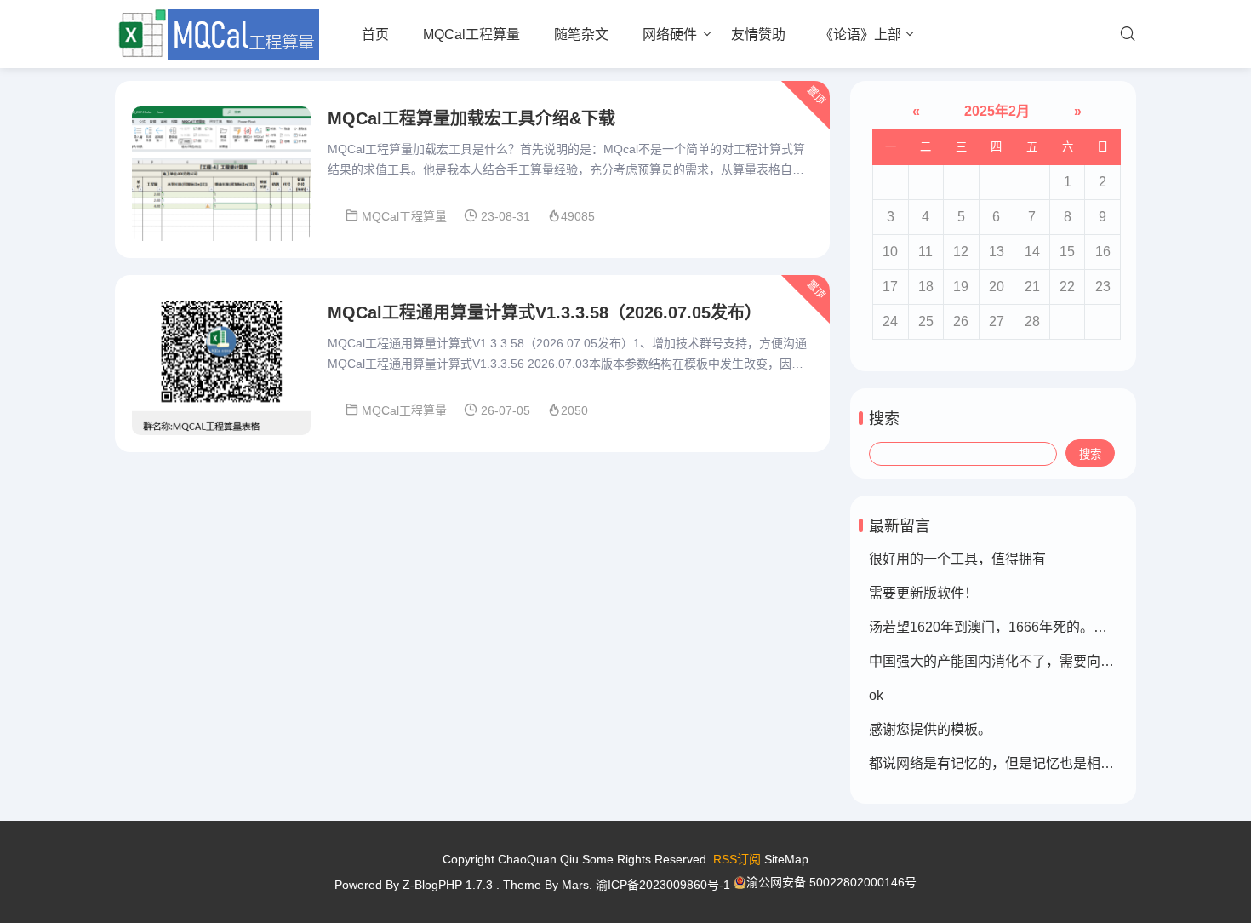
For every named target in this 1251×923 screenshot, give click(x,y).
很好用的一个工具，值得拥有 (957, 559)
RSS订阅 (737, 859)
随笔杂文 (581, 34)
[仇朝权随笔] (217, 34)
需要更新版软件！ (923, 593)
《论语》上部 (860, 34)
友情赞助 (758, 34)
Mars (575, 884)
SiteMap (786, 859)
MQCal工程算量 (471, 34)
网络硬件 (670, 34)
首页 (375, 34)
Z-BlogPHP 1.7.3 (448, 884)
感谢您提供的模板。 (930, 729)
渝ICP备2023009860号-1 (663, 884)
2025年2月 (997, 111)
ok (876, 695)
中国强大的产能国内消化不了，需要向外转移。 (1012, 661)
